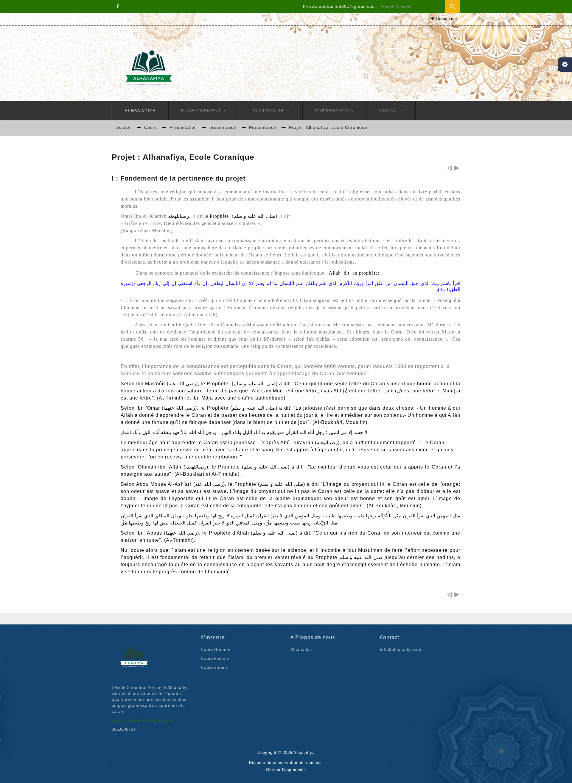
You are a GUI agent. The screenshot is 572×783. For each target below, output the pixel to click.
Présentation (334, 110)
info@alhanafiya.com (401, 649)
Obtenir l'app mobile (286, 770)
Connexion (446, 18)
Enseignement (201, 110)
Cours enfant (214, 667)
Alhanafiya (140, 110)
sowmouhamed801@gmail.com (342, 6)
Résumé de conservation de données (286, 762)
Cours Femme (215, 658)
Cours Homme (215, 649)
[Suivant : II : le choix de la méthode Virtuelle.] (456, 167)
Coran (388, 110)
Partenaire (268, 110)
